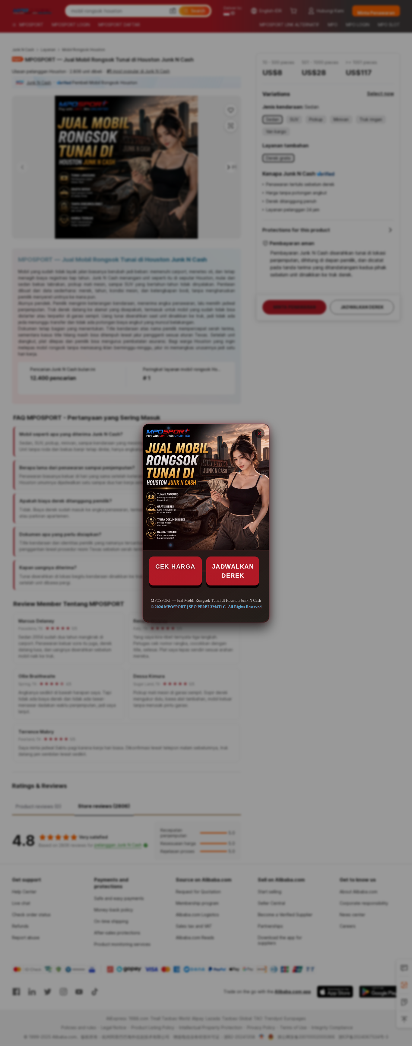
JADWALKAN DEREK (233, 571)
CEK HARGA (175, 566)
